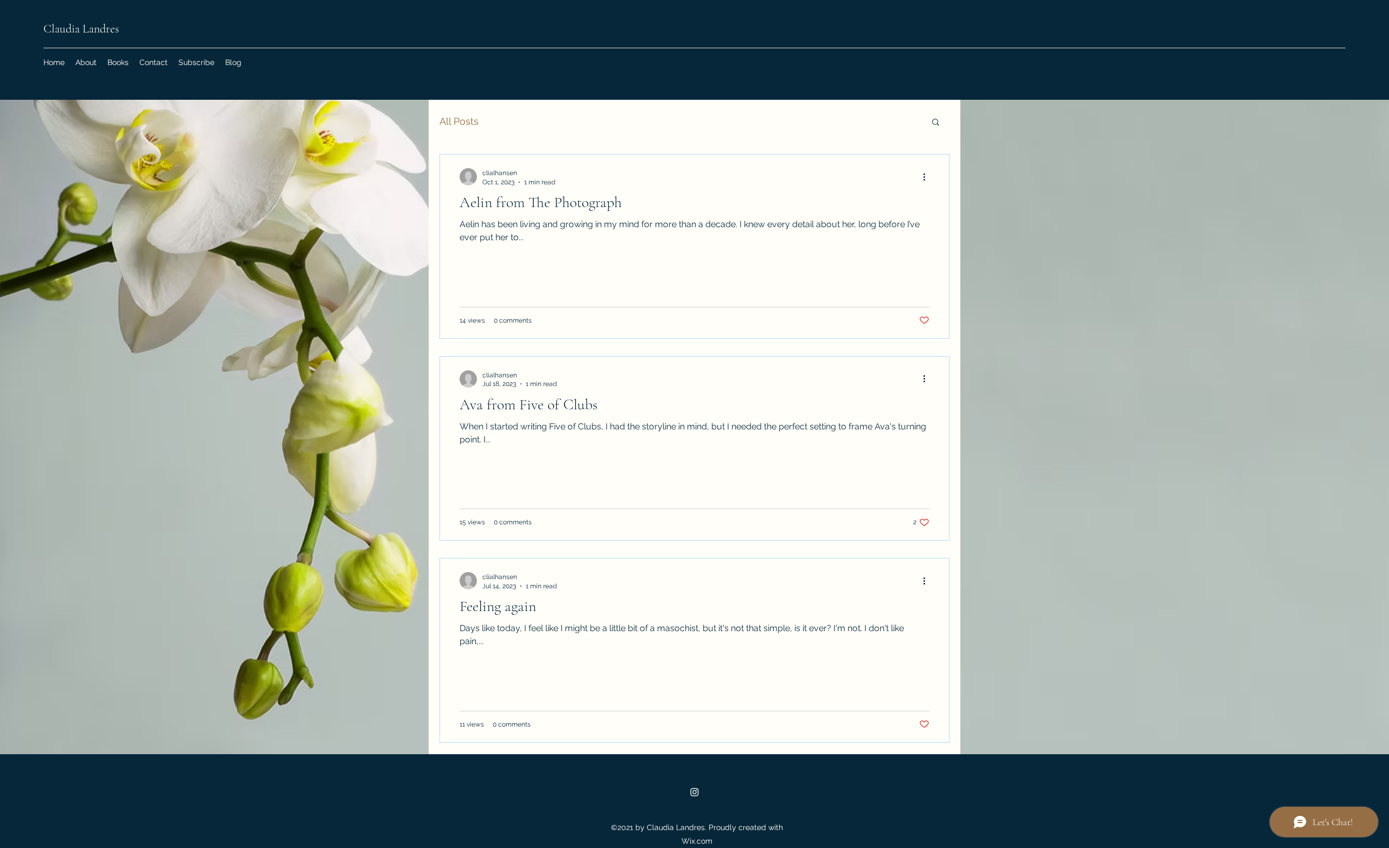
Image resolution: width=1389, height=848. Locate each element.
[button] (936, 123)
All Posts (459, 121)
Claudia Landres (81, 29)
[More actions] (927, 176)
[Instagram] (694, 792)
